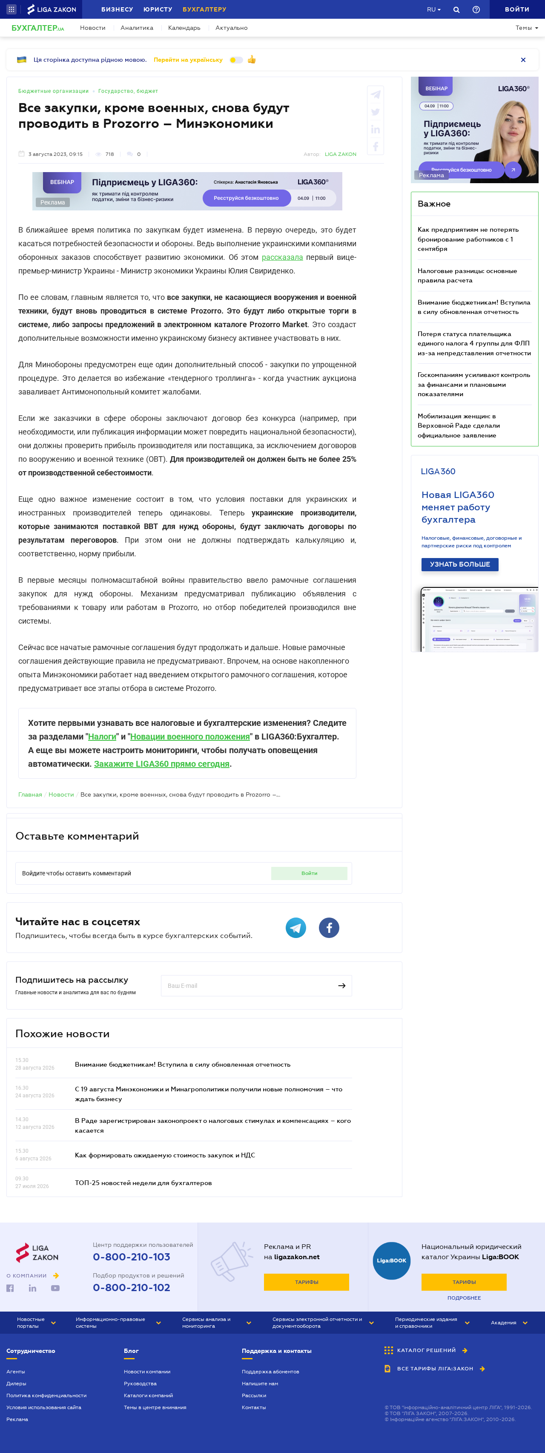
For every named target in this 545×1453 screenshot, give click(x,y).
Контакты (254, 1407)
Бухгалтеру (205, 9)
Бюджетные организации (53, 91)
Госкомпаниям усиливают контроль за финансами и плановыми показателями (474, 384)
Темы (524, 27)
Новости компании (147, 1372)
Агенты (15, 1372)
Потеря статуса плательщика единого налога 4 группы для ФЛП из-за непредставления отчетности (474, 343)
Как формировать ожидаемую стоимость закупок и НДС (165, 1155)
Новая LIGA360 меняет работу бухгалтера (458, 507)
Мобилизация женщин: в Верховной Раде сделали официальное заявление (459, 425)
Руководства (140, 1384)
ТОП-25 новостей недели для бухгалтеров (143, 1182)
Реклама (17, 1419)
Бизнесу (117, 9)
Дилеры (16, 1384)
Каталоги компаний (148, 1395)
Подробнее (464, 1298)
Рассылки (254, 1395)
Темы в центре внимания (155, 1407)
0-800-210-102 (131, 1288)
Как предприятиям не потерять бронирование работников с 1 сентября (468, 238)
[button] (11, 9)
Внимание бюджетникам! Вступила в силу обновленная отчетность (182, 1064)
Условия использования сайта (43, 1407)
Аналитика (136, 27)
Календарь (184, 27)
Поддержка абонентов (270, 1372)
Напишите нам (260, 1384)
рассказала (282, 257)
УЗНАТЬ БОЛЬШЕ (460, 564)
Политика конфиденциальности (46, 1395)
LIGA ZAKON (340, 154)
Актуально (231, 27)
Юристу (157, 9)
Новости (93, 27)
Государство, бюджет (128, 91)
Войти (309, 873)
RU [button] (431, 9)
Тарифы (306, 1282)
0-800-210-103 (131, 1257)
